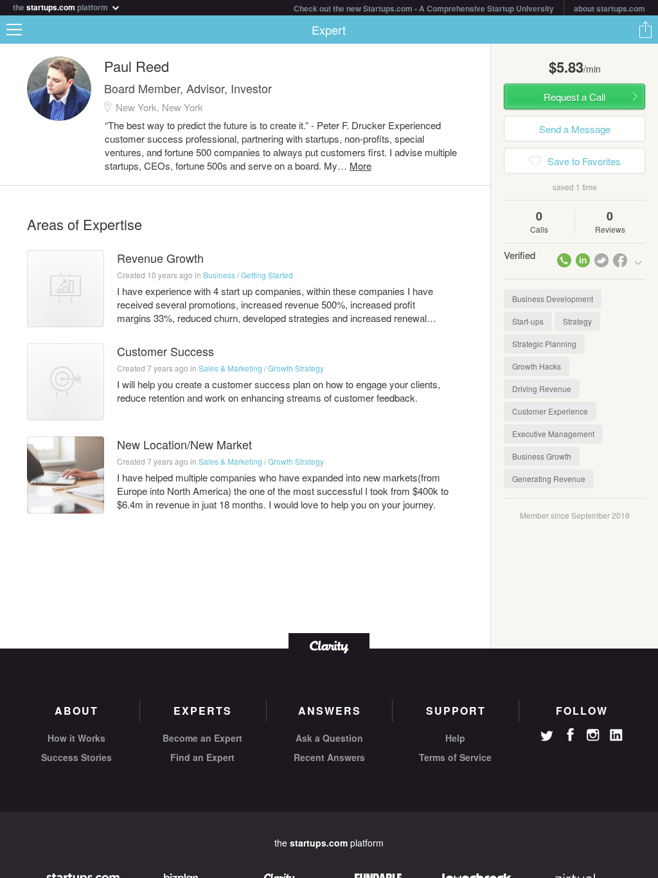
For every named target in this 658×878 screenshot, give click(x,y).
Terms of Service (455, 757)
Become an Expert (202, 737)
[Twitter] (546, 737)
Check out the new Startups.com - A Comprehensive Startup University (424, 8)
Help (455, 737)
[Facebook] (570, 734)
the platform (61, 6)
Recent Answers (329, 757)
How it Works (76, 737)
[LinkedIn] (616, 735)
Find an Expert (202, 757)
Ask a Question (329, 737)
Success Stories (76, 757)
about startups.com (609, 8)
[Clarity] (329, 645)
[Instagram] (593, 735)
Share (645, 29)
